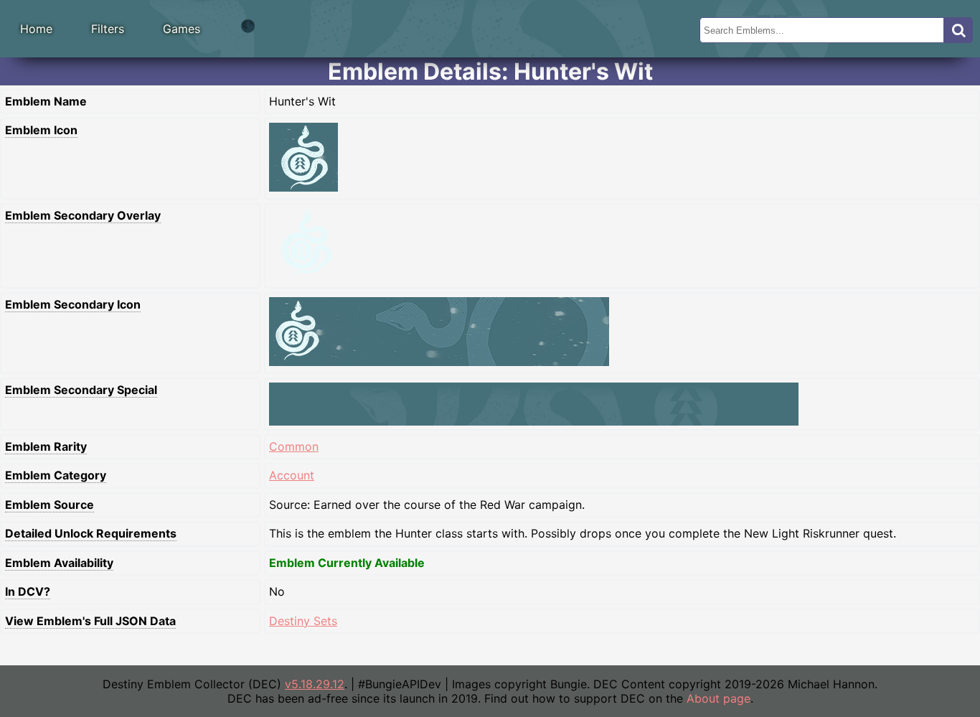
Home (36, 29)
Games (181, 29)
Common (294, 446)
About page (718, 698)
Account (291, 475)
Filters (107, 29)
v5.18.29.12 (314, 684)
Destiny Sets (303, 621)
